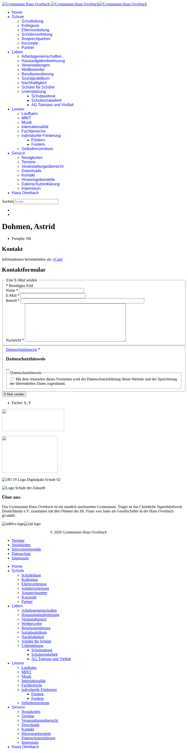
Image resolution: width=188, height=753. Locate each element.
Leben (17, 52)
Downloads (31, 171)
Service (18, 153)
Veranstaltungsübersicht (42, 166)
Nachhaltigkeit (34, 83)
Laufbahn (30, 113)
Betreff (13, 301)
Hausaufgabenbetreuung (43, 61)
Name (12, 290)
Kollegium (30, 25)
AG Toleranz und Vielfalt (52, 105)
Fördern (38, 140)
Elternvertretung (35, 30)
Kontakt (28, 175)
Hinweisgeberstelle (38, 179)
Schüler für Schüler (38, 87)
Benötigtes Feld (19, 286)
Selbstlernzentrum (37, 149)
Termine (28, 162)
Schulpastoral (43, 96)
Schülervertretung (37, 34)
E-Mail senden (14, 394)
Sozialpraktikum (35, 78)
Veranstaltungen (36, 65)
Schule (18, 17)
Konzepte (30, 43)
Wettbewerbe (33, 69)
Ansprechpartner (36, 39)
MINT (26, 118)
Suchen (7, 201)
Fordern (38, 144)
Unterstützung (34, 91)
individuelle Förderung (41, 135)
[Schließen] (8, 369)
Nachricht (15, 340)
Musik (27, 122)
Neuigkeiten (32, 157)
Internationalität (35, 127)
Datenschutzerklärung (41, 184)
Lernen (18, 109)
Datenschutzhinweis (21, 349)
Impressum (31, 188)
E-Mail (13, 295)
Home (17, 12)
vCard (57, 259)
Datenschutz (21, 554)
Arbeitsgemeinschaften (41, 56)
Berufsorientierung (38, 74)
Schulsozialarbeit (46, 100)
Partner (28, 47)
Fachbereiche (34, 131)
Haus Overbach (25, 193)
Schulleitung (32, 21)
